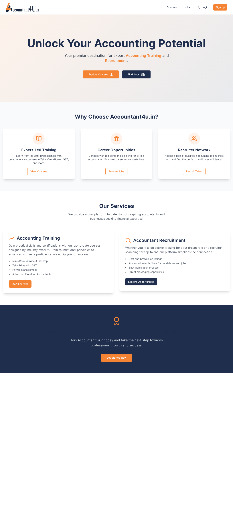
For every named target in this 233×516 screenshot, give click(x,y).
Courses (172, 7)
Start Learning (20, 283)
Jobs (187, 7)
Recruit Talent (194, 171)
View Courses (38, 171)
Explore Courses (98, 74)
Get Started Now (116, 357)
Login (205, 7)
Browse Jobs (116, 171)
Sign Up (220, 7)
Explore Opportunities (141, 281)
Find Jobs (134, 74)
